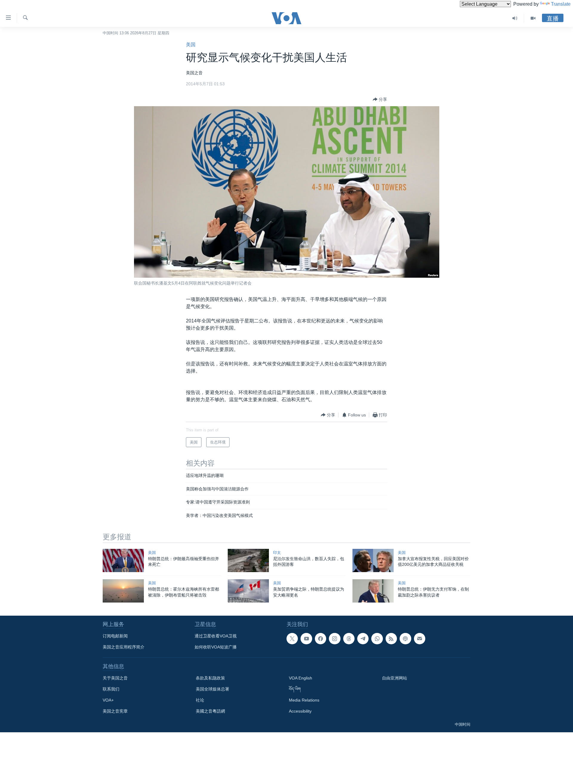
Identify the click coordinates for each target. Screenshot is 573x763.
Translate (561, 4)
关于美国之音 (115, 678)
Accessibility (300, 711)
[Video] (533, 18)
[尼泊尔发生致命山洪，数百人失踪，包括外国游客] (248, 560)
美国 (190, 44)
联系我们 (111, 689)
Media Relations (304, 700)
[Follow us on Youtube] (306, 638)
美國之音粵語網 (210, 711)
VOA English (300, 678)
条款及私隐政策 (210, 678)
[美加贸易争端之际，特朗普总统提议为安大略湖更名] (248, 591)
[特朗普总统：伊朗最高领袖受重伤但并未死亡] (123, 560)
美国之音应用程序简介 (123, 647)
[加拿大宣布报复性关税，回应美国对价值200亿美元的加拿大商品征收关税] (373, 560)
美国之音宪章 (115, 711)
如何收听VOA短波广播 (216, 647)
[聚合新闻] (391, 638)
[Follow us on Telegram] (363, 638)
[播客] (405, 638)
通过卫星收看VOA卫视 (216, 636)
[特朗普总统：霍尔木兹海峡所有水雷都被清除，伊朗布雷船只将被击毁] (123, 591)
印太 (277, 552)
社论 (200, 700)
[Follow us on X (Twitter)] (292, 638)
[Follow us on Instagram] (334, 638)
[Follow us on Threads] (349, 638)
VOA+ (108, 700)
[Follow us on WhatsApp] (377, 638)
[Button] (380, 99)
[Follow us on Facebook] (320, 638)
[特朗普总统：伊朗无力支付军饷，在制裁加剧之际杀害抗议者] (373, 591)
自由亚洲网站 (394, 678)
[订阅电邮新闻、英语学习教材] (419, 638)
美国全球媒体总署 (212, 689)
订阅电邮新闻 (115, 636)
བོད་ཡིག (295, 689)
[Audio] (515, 18)
